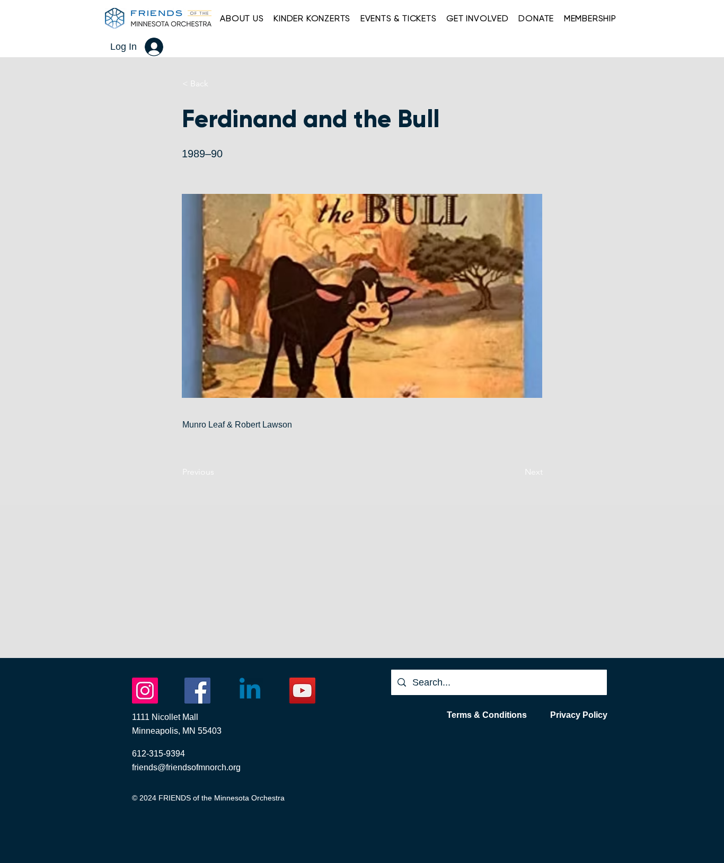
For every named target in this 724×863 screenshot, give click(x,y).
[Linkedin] (250, 691)
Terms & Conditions (487, 714)
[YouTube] (302, 691)
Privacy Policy (578, 714)
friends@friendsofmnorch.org (186, 767)
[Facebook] (197, 691)
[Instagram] (145, 691)
